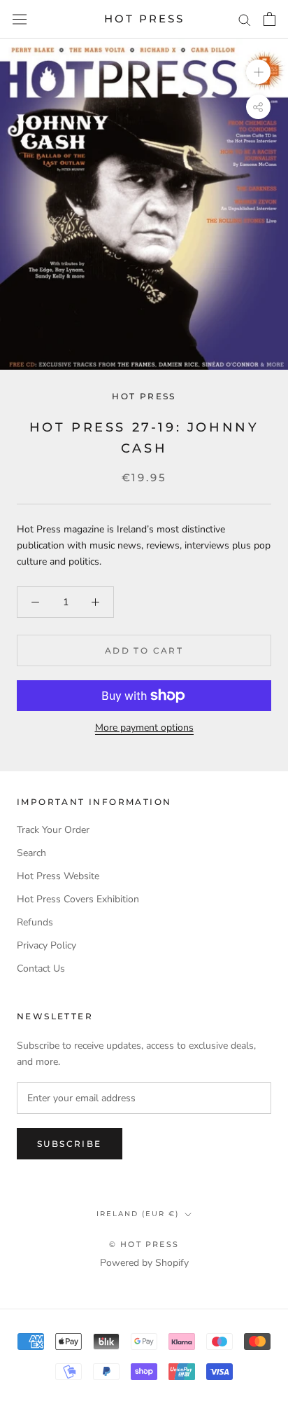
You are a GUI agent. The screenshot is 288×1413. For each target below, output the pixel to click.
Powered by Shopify (144, 1262)
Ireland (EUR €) (137, 1213)
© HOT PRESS (144, 1244)
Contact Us (41, 968)
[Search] (244, 19)
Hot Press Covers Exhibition (78, 899)
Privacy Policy (46, 945)
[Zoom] (258, 72)
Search (31, 853)
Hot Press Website (58, 876)
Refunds (35, 922)
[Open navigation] (20, 19)
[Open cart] (269, 19)
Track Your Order (53, 829)
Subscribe (69, 1143)
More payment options (144, 727)
